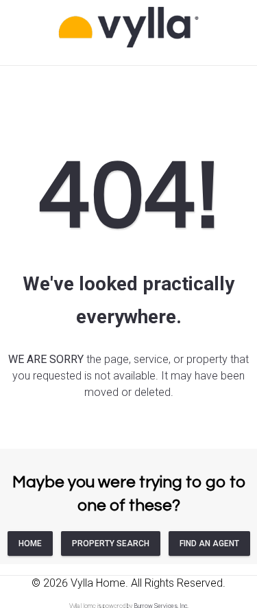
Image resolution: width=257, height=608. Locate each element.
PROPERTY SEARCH (110, 543)
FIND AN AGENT (209, 543)
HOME (30, 543)
